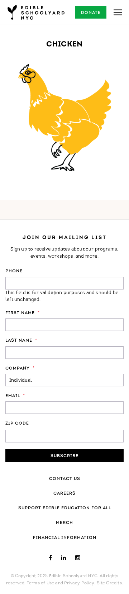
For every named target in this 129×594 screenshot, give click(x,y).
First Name (22, 313)
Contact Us (64, 479)
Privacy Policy (79, 583)
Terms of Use (40, 583)
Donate (91, 13)
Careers (64, 493)
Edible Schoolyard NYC (35, 12)
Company (20, 368)
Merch (64, 523)
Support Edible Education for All (64, 508)
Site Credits (109, 583)
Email (15, 396)
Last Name (21, 340)
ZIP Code (17, 423)
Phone (14, 271)
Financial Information (64, 538)
